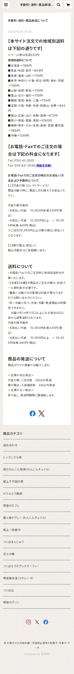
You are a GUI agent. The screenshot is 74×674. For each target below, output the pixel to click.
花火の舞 (9, 554)
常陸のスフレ (11, 505)
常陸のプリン (11, 602)
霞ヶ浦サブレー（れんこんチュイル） (25, 517)
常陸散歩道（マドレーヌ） (18, 578)
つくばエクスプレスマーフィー (21, 566)
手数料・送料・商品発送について (28, 20)
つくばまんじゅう (13, 542)
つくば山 (8, 590)
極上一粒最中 (12, 529)
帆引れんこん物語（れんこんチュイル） (26, 469)
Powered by (32, 654)
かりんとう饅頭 (12, 493)
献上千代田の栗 (13, 481)
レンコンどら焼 (12, 457)
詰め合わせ (10, 445)
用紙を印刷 (44, 165)
